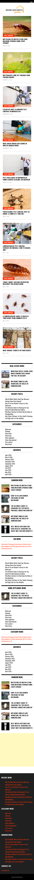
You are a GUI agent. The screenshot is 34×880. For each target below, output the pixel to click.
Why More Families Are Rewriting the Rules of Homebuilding (18, 413)
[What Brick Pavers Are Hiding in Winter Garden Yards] (17, 130)
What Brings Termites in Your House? (17, 350)
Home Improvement (11, 440)
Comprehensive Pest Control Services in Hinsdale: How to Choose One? (16, 248)
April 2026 (8, 455)
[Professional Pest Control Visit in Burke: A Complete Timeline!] (17, 199)
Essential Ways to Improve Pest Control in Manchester (15, 110)
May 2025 (8, 472)
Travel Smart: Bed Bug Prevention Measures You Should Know (16, 283)
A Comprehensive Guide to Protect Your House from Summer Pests (16, 317)
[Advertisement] (17, 750)
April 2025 (8, 474)
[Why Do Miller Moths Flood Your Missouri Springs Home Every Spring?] (17, 26)
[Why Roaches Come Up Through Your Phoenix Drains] (17, 62)
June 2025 (8, 470)
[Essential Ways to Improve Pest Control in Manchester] (17, 96)
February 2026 (9, 459)
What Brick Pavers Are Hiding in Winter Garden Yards (15, 145)
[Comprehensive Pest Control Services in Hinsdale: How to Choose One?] (17, 233)
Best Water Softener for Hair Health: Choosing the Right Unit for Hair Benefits (18, 417)
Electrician (8, 436)
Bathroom (8, 429)
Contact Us (5, 870)
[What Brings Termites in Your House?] (17, 337)
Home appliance (9, 438)
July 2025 (8, 468)
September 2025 (10, 464)
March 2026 (8, 457)
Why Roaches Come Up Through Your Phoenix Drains (16, 76)
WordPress (20, 877)
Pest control (8, 36)
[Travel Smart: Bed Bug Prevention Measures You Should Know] (17, 269)
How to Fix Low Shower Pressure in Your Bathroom (16, 404)
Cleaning (7, 431)
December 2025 (10, 462)
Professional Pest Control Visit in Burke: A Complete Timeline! (16, 213)
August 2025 (9, 466)
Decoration (8, 433)
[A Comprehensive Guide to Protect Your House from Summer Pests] (17, 303)
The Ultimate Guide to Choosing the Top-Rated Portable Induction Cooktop (17, 409)
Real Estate (8, 444)
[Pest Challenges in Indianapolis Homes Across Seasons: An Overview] (17, 165)
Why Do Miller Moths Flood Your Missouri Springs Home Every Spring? (15, 41)
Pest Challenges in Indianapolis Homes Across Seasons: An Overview (16, 179)
